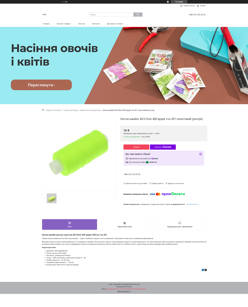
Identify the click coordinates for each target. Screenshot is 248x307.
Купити (136, 147)
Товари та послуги (53, 110)
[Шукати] (137, 14)
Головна (46, 24)
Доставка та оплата (115, 24)
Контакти (96, 24)
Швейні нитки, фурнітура (90, 110)
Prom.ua (136, 284)
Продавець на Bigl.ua (124, 287)
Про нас (82, 24)
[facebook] (203, 270)
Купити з (158, 147)
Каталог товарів (63, 24)
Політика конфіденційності (136, 289)
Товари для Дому (70, 110)
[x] (206, 270)
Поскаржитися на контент (115, 289)
